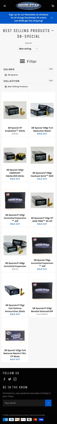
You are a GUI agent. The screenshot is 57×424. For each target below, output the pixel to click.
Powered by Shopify (37, 415)
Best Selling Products (17, 86)
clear (51, 69)
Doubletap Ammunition (18, 415)
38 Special (12, 75)
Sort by (28, 43)
